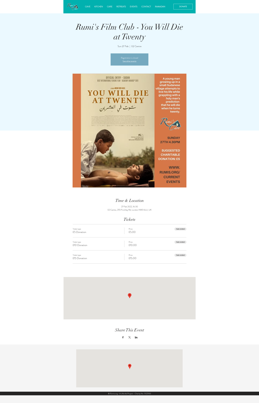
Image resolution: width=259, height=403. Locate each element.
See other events (129, 61)
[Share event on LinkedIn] (136, 337)
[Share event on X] (129, 337)
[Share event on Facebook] (123, 337)
